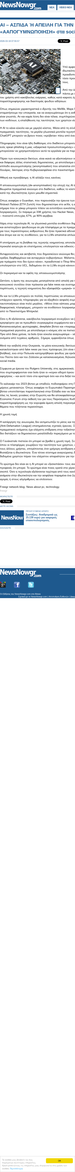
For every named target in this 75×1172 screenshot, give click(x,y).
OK (59, 1160)
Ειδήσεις (6, 594)
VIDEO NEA (65, 7)
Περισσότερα (16, 1168)
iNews (38, 594)
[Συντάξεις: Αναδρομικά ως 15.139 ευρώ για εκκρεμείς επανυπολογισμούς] (12, 524)
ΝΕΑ (51, 7)
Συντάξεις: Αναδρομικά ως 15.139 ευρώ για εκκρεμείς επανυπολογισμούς (42, 517)
